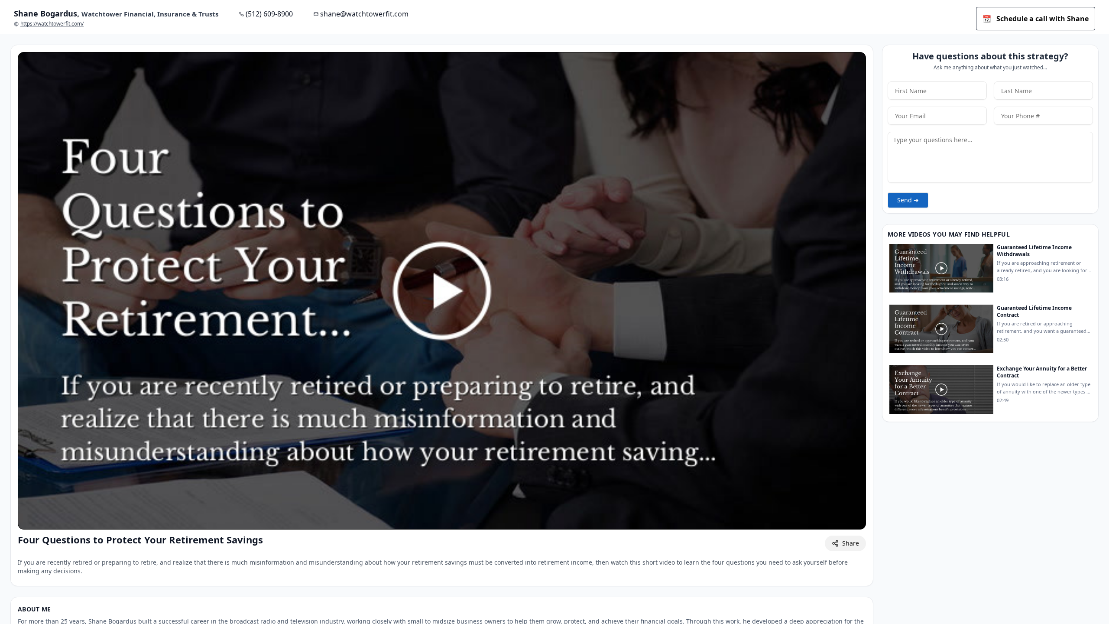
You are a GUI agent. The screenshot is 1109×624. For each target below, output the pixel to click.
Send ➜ (908, 200)
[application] (442, 290)
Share (850, 543)
